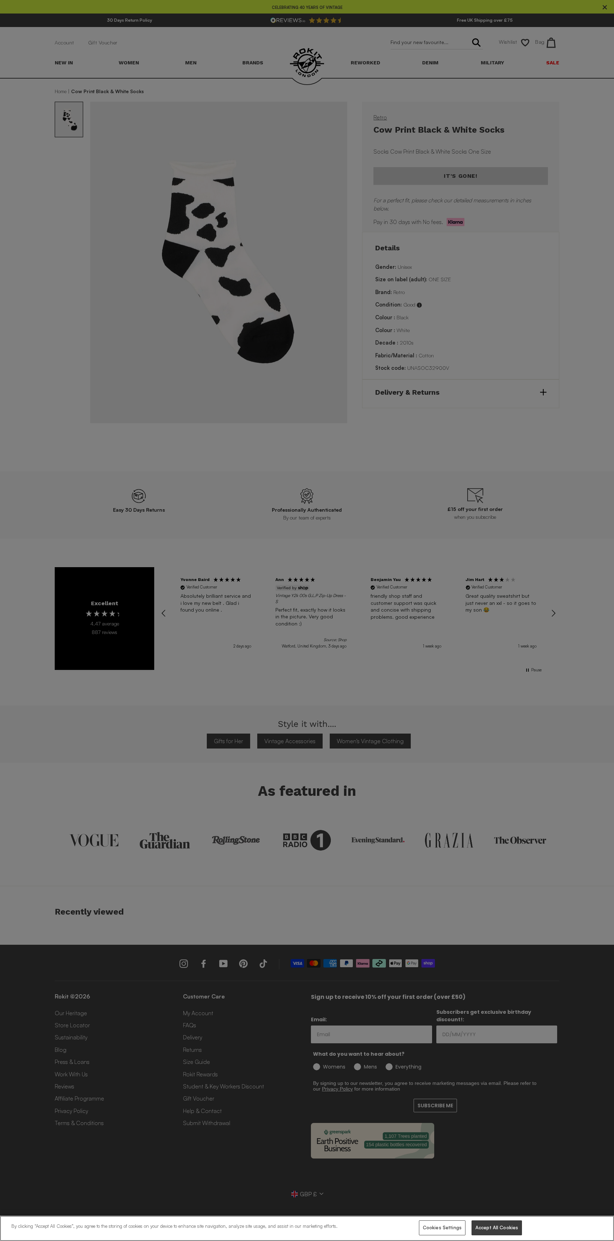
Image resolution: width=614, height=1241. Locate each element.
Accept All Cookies (496, 1227)
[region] (307, 1228)
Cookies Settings (442, 1227)
